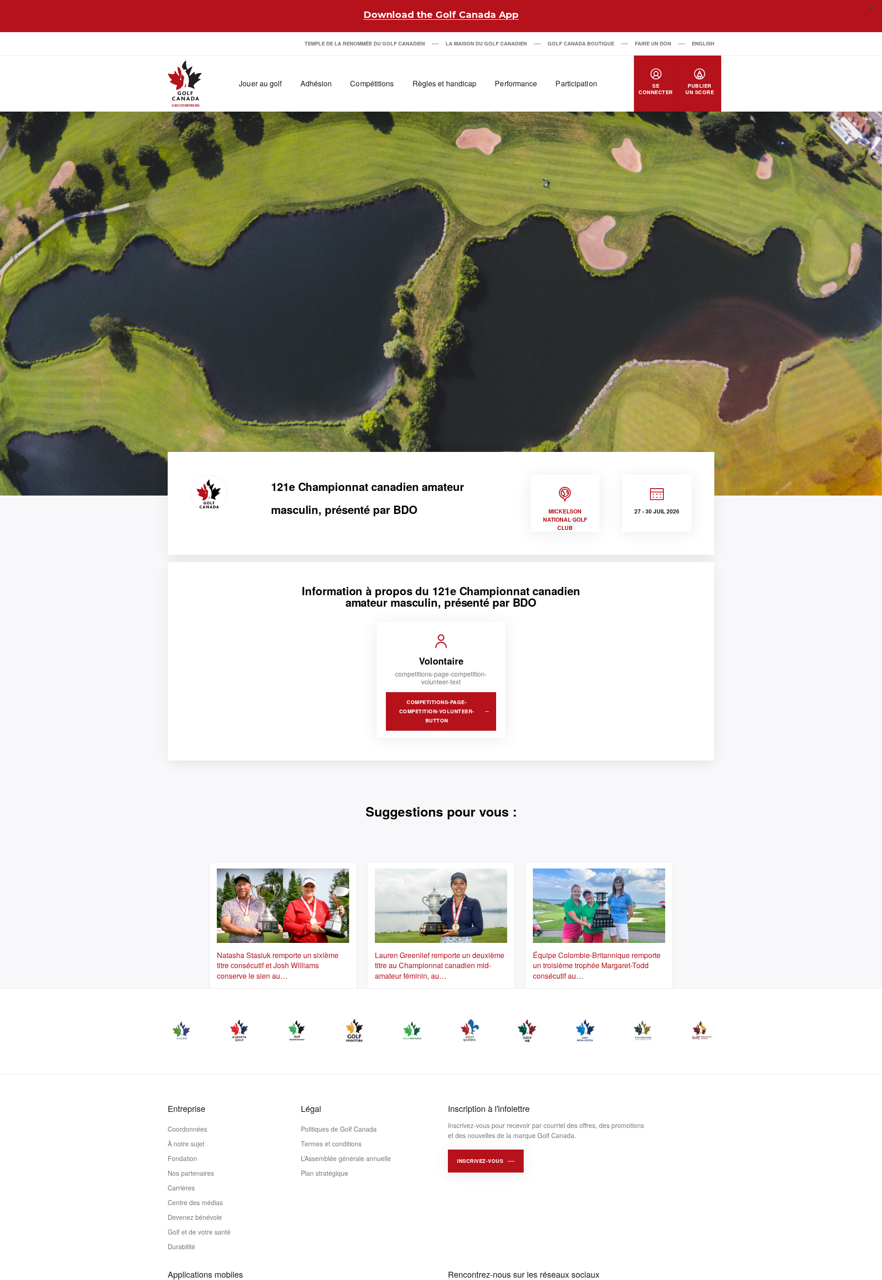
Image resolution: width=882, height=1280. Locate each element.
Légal (311, 1108)
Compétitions (372, 83)
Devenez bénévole (195, 1217)
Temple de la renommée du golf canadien (365, 43)
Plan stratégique (324, 1173)
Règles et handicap (445, 83)
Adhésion (316, 83)
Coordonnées (187, 1128)
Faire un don (653, 43)
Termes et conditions (331, 1143)
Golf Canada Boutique (581, 43)
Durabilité (181, 1246)
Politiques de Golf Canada (339, 1128)
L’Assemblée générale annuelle (346, 1158)
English (703, 43)
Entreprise (186, 1108)
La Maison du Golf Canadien (486, 43)
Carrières (181, 1187)
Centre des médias (195, 1202)
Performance (516, 83)
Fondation (182, 1158)
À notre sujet (186, 1143)
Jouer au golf (260, 83)
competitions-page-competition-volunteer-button (437, 711)
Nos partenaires (191, 1173)
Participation (576, 83)
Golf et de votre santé (199, 1231)
